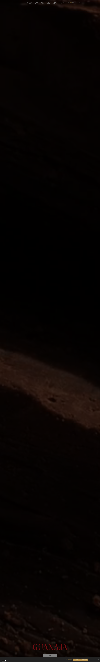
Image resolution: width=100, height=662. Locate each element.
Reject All (76, 659)
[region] (50, 659)
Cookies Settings (69, 659)
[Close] (98, 659)
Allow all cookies (84, 659)
